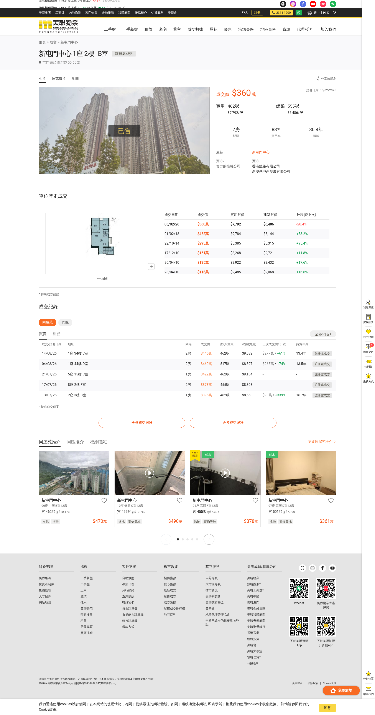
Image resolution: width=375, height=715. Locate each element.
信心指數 (170, 584)
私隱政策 (313, 683)
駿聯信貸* (254, 657)
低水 (84, 602)
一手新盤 (87, 578)
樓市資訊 (212, 590)
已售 (124, 131)
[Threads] (302, 568)
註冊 (257, 12)
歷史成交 (170, 596)
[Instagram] (312, 568)
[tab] (43, 334)
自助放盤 (128, 578)
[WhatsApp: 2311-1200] (299, 12)
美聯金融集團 (256, 608)
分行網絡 (128, 590)
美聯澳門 (253, 602)
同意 (327, 708)
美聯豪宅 (87, 608)
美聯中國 (253, 596)
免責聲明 (297, 683)
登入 (245, 12)
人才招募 (45, 596)
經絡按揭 (253, 639)
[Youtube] (332, 568)
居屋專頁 (87, 626)
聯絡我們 (128, 602)
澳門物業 (91, 12)
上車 (84, 590)
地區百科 (170, 614)
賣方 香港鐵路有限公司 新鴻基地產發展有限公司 (271, 166)
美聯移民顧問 (256, 614)
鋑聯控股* (254, 584)
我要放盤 (345, 690)
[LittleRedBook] (326, 588)
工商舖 (59, 12)
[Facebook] (322, 568)
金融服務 (108, 12)
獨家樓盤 (87, 614)
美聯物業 (253, 578)
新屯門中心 (69, 42)
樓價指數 (170, 578)
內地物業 (75, 12)
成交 (53, 42)
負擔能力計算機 (132, 614)
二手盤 (85, 584)
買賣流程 (87, 633)
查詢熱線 (128, 596)
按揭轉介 (141, 12)
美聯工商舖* (255, 590)
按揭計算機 (129, 608)
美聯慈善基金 (215, 602)
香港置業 (253, 633)
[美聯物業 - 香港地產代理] (58, 26)
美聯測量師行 (256, 626)
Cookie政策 (47, 709)
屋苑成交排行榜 (174, 608)
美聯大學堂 (254, 651)
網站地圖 (45, 602)
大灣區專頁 (213, 584)
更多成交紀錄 (233, 423)
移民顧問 (124, 12)
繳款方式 (128, 626)
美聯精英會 (213, 596)
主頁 (42, 42)
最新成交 (170, 590)
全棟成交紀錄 (142, 423)
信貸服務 (157, 12)
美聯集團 (45, 12)
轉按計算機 (129, 620)
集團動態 (45, 590)
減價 (84, 596)
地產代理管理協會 (218, 614)
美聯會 (172, 12)
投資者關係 (46, 584)
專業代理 (128, 584)
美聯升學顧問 (256, 620)
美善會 (210, 608)
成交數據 (170, 602)
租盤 (84, 620)
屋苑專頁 (212, 578)
